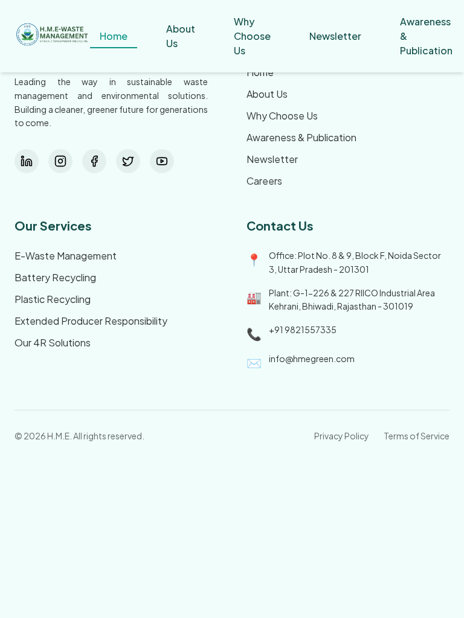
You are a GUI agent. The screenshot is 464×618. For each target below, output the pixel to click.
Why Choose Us (282, 115)
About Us (267, 94)
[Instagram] (60, 161)
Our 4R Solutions (52, 342)
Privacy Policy (341, 435)
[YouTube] (162, 161)
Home (260, 72)
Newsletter (272, 159)
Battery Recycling (55, 277)
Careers (264, 180)
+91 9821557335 (303, 329)
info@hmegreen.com (312, 358)
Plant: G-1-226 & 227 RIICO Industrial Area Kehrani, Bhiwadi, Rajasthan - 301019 (352, 299)
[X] (128, 161)
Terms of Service (417, 435)
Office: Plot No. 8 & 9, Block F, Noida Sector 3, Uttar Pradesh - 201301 (355, 262)
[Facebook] (94, 161)
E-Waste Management (65, 255)
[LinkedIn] (26, 161)
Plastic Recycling (52, 299)
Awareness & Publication (301, 137)
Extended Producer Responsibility (90, 320)
